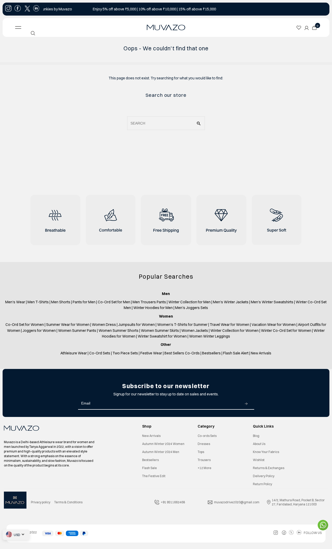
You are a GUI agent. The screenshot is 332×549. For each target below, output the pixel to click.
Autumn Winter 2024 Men (160, 452)
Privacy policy (40, 502)
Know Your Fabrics (266, 452)
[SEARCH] (33, 33)
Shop (146, 426)
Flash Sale (149, 468)
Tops (201, 452)
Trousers (204, 460)
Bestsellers (150, 460)
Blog (256, 436)
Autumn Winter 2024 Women (163, 444)
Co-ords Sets (207, 436)
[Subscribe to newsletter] (246, 403)
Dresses (204, 444)
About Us (259, 444)
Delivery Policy (263, 476)
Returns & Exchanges (268, 468)
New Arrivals (151, 436)
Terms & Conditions (68, 502)
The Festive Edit (153, 476)
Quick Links (263, 426)
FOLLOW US (313, 533)
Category (206, 426)
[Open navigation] (48, 27)
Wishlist (259, 460)
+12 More (204, 468)
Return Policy (262, 484)
